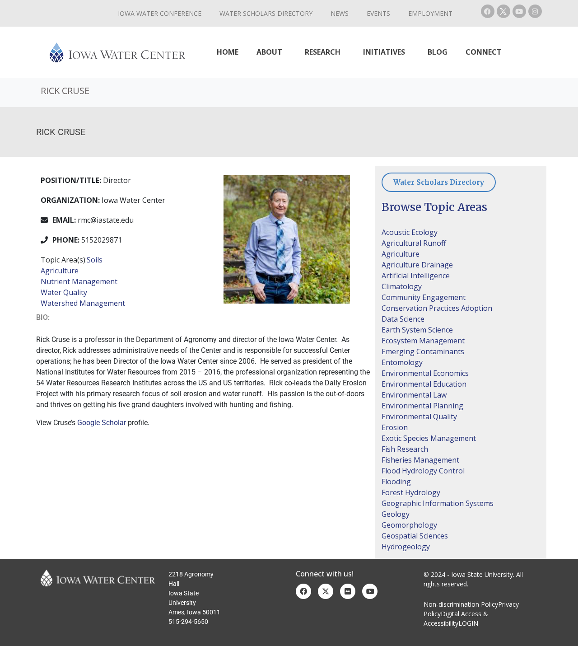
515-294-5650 (188, 621)
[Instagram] (535, 11)
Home (227, 52)
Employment (430, 13)
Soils (95, 260)
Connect (484, 52)
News (340, 13)
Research (322, 52)
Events (378, 13)
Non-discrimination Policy (461, 604)
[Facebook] (487, 11)
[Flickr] (347, 591)
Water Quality (64, 292)
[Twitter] (325, 591)
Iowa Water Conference (159, 13)
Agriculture (60, 271)
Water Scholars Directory (265, 13)
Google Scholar (101, 422)
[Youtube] (519, 11)
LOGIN (468, 623)
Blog (437, 52)
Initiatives (384, 52)
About (269, 52)
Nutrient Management (79, 281)
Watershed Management (83, 303)
